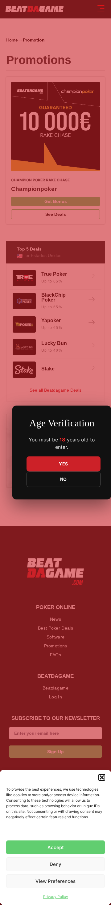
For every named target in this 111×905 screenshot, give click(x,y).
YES (63, 464)
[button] (102, 777)
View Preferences (55, 881)
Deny (55, 864)
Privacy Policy (55, 896)
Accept (55, 847)
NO (63, 479)
